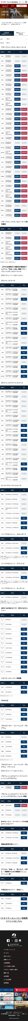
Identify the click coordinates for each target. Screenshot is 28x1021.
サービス (6, 953)
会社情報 (6, 976)
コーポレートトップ (9, 949)
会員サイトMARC (9, 1012)
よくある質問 (7, 979)
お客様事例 (7, 963)
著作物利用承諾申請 (11, 1015)
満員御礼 (17, 61)
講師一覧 (6, 973)
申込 (24, 299)
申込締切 (17, 56)
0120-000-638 (14, 944)
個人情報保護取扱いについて (6, 1013)
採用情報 (6, 982)
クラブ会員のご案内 (9, 966)
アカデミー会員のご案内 (11, 969)
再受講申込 (24, 75)
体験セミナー (7, 959)
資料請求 (22, 5)
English (18, 1015)
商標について (24, 1013)
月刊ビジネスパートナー (18, 1012)
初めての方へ (7, 956)
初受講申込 (17, 65)
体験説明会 (4, 6)
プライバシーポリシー (17, 1013)
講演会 (12, 5)
